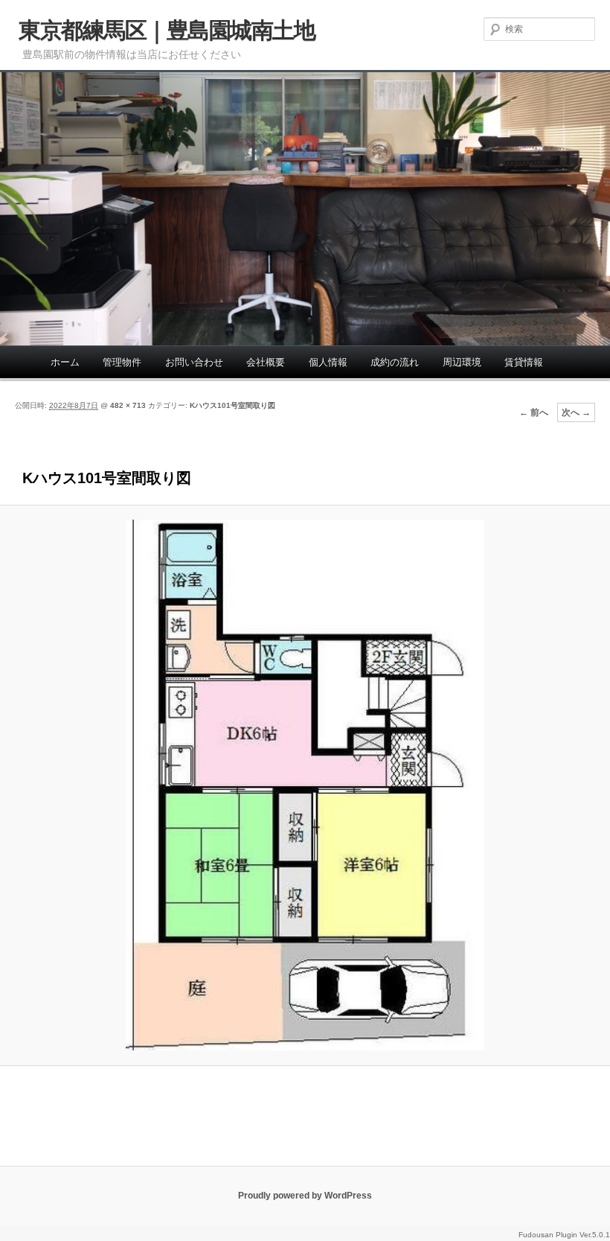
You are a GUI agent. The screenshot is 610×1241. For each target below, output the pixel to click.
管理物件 (122, 362)
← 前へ (533, 412)
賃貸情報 (523, 362)
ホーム (65, 362)
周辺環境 (462, 362)
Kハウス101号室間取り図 (232, 405)
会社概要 (265, 362)
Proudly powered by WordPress (305, 1195)
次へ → (576, 412)
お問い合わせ (194, 362)
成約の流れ (394, 362)
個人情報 (328, 362)
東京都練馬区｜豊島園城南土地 (167, 30)
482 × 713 (128, 405)
